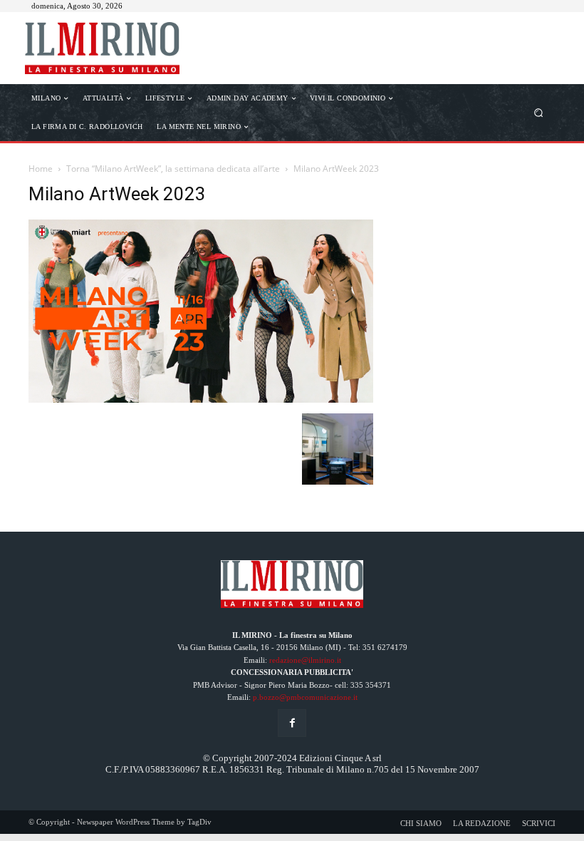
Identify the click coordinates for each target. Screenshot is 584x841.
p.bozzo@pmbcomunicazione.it (305, 697)
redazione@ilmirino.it (305, 660)
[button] (539, 112)
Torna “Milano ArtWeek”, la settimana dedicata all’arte (173, 168)
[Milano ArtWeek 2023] (200, 399)
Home (40, 168)
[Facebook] (292, 723)
